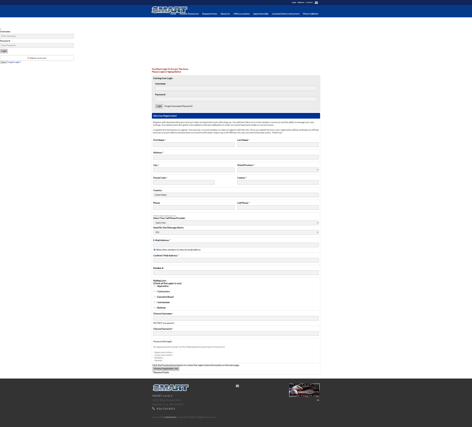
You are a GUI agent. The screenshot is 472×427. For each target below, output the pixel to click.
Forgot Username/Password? (178, 106)
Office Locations (241, 13)
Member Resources (189, 13)
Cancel (3, 62)
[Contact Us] (317, 2)
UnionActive (171, 417)
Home (173, 13)
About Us (225, 13)
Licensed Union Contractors (285, 13)
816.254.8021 (166, 408)
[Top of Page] (318, 400)
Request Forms (209, 13)
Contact (309, 2)
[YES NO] (236, 232)
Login (294, 2)
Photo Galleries (310, 13)
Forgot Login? (14, 62)
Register (301, 2)
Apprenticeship (260, 13)
